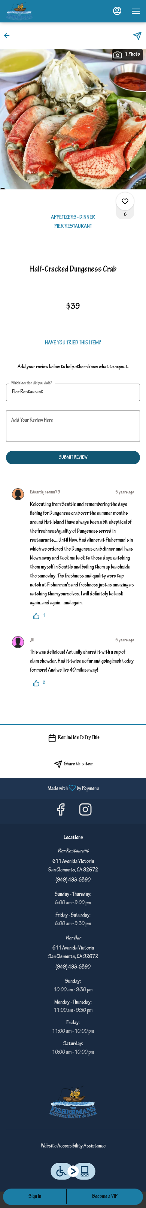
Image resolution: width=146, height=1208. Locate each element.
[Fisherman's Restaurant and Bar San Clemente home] (39, 11)
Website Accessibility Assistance (73, 1146)
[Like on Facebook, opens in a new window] (60, 813)
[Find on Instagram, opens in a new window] (85, 813)
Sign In (34, 1197)
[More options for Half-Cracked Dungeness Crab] (125, 201)
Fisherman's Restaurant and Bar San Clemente (73, 1102)
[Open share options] (137, 35)
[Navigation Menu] (136, 11)
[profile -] (117, 10)
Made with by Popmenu (52, 788)
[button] (9, 35)
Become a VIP (105, 1197)
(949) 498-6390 (73, 880)
